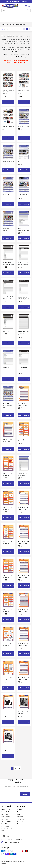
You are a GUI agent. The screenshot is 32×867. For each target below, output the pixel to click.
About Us (19, 809)
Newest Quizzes (5, 809)
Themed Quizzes (5, 824)
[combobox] (16, 10)
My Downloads (21, 811)
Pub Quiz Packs (5, 811)
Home (4, 24)
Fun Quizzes (4, 819)
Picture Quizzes (5, 814)
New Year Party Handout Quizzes (16, 24)
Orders (19, 814)
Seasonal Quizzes (6, 821)
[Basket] (26, 6)
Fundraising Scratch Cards (6, 829)
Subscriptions (5, 826)
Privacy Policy (20, 819)
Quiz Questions (5, 816)
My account (20, 824)
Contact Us (20, 816)
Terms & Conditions (22, 821)
